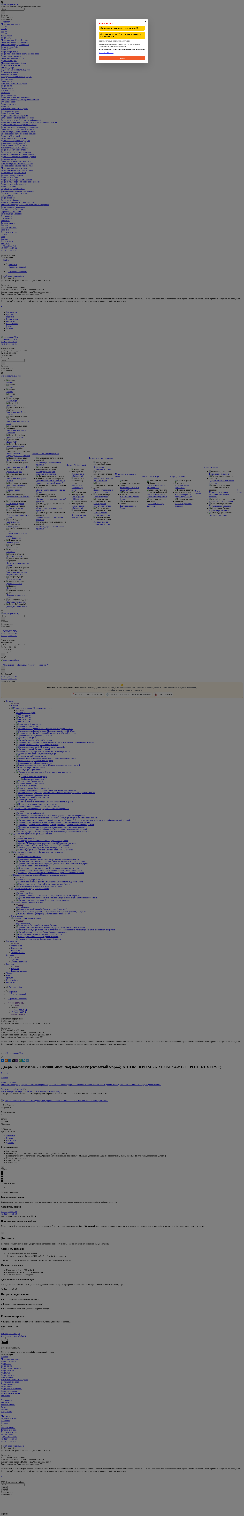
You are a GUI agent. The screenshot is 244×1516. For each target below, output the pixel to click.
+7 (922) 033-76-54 (106, 53)
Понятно (122, 58)
